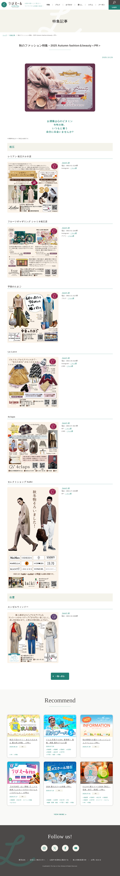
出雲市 (69, 749)
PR (11, 754)
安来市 (92, 797)
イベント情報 (28, 800)
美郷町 (56, 749)
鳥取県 (49, 752)
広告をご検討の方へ (37, 860)
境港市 (86, 800)
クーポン (101, 5)
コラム (90, 5)
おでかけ (69, 5)
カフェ (107, 800)
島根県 (49, 749)
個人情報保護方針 (80, 860)
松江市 (19, 800)
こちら (72, 168)
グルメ (57, 5)
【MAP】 (64, 163)
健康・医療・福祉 (52, 802)
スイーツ (99, 800)
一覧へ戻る (60, 676)
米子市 (62, 752)
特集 (48, 5)
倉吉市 (56, 752)
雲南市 (62, 749)
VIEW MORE (59, 814)
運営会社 (22, 860)
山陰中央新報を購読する (59, 860)
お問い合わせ (96, 860)
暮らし (80, 5)
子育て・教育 (51, 754)
